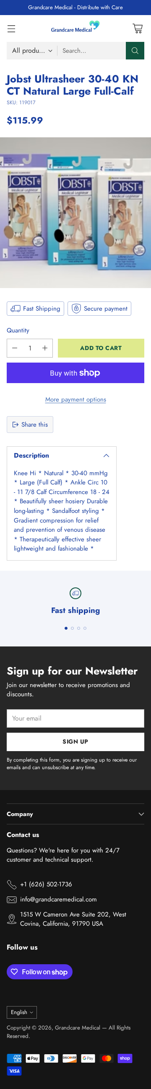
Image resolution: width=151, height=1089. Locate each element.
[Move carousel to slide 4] (84, 628)
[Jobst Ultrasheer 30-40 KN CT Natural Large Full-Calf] (75, 212)
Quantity (18, 330)
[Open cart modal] (137, 28)
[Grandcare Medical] (75, 28)
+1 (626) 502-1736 (46, 884)
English (19, 1012)
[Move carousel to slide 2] (72, 628)
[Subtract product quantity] (14, 348)
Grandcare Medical (77, 1028)
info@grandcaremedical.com (58, 899)
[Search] (135, 50)
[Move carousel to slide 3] (78, 628)
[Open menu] (11, 28)
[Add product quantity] (44, 348)
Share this (34, 424)
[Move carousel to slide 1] (66, 628)
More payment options (75, 399)
